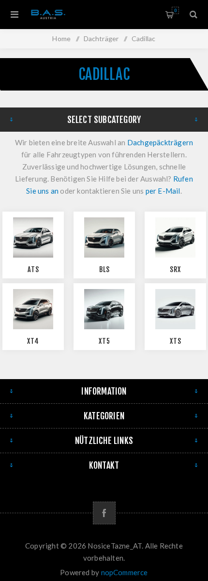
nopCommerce (124, 572)
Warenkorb (175, 10)
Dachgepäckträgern (160, 142)
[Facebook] (104, 513)
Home (61, 38)
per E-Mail (163, 190)
